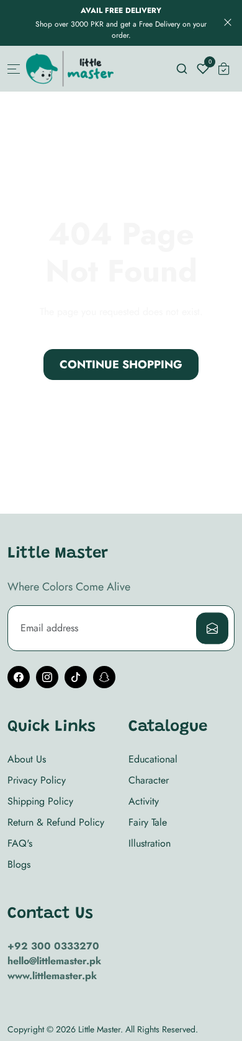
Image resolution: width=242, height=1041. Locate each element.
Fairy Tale (147, 822)
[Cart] (224, 69)
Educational (152, 759)
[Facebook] (18, 677)
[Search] (182, 69)
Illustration (149, 843)
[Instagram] (47, 677)
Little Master (99, 1029)
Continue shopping (121, 364)
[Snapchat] (104, 677)
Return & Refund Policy (55, 822)
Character (148, 780)
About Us (26, 759)
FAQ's (19, 843)
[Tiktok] (76, 677)
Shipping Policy (40, 801)
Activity (143, 801)
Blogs (18, 864)
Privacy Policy (36, 780)
